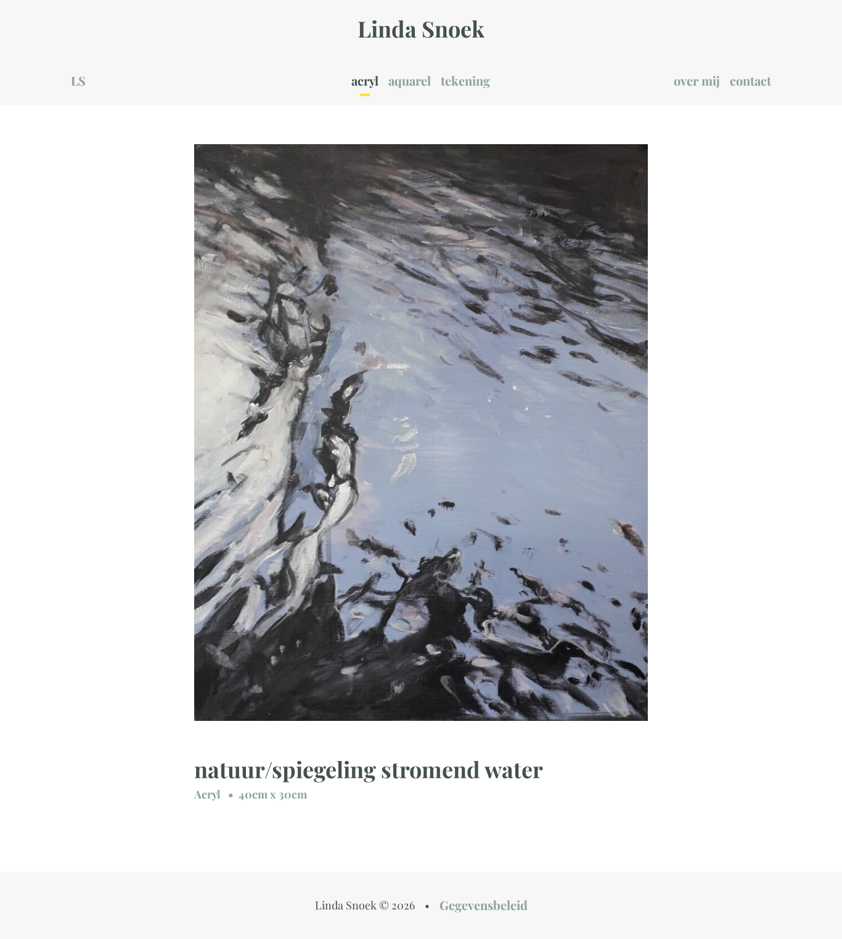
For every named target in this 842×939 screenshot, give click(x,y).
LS (78, 80)
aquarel (409, 80)
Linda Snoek (421, 28)
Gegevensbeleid (483, 904)
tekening (465, 80)
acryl (364, 80)
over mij (697, 80)
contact (750, 80)
